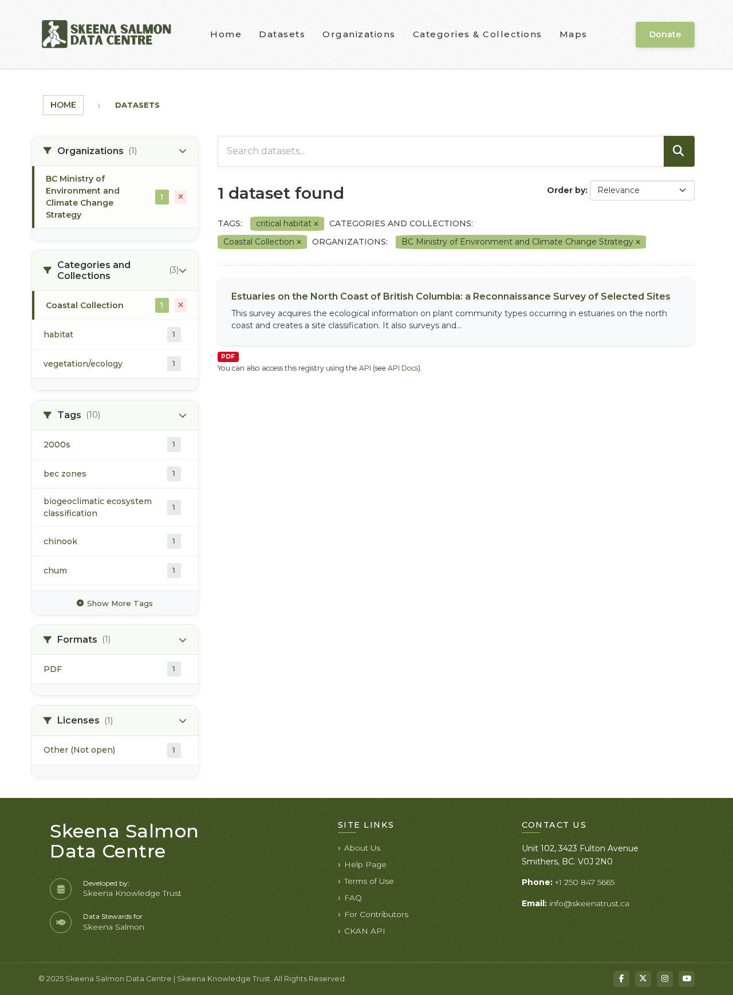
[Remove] (316, 224)
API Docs (403, 368)
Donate (665, 34)
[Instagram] (665, 979)
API (365, 368)
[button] (115, 151)
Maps (573, 34)
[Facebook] (621, 979)
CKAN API (364, 930)
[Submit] (679, 151)
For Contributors (376, 914)
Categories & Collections (477, 34)
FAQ (353, 897)
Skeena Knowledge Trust (132, 893)
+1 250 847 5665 (584, 882)
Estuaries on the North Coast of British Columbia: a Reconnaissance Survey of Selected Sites (451, 296)
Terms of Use (369, 881)
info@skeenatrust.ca (589, 903)
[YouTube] (687, 979)
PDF (228, 356)
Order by (566, 190)
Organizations (359, 34)
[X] (643, 979)
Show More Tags (120, 603)
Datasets (282, 34)
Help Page (365, 864)
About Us (362, 847)
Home (226, 34)
